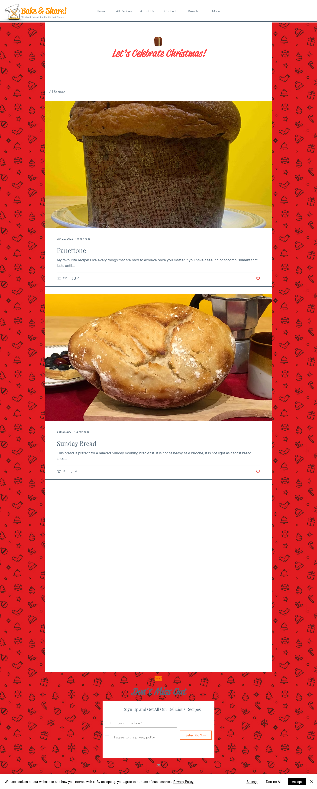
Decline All (273, 781)
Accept (297, 781)
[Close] (311, 781)
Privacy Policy (183, 781)
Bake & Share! (44, 10)
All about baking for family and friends (42, 17)
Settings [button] (252, 781)
